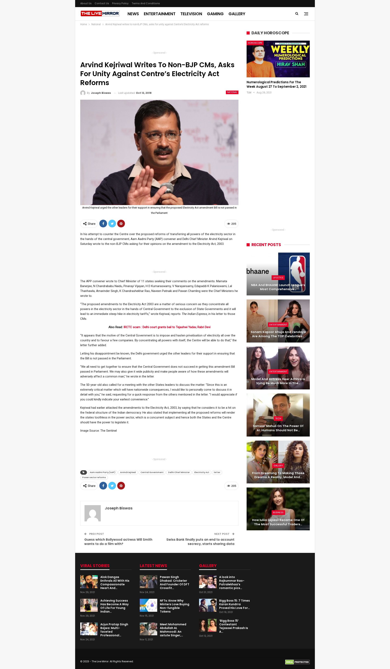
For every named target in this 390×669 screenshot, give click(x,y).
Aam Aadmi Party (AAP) (102, 472)
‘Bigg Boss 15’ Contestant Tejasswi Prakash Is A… (233, 626)
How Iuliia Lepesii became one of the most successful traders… (278, 522)
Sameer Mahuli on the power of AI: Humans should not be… (278, 428)
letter (217, 472)
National (232, 92)
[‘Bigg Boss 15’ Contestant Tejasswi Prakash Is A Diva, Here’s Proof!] (208, 625)
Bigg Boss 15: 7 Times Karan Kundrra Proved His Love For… (234, 604)
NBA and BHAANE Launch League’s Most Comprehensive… (278, 287)
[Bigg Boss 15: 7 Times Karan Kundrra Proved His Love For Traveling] (208, 605)
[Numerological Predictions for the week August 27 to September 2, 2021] (278, 59)
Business (278, 512)
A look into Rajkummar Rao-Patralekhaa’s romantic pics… (231, 582)
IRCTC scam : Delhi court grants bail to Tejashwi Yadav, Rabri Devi (167, 327)
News (133, 14)
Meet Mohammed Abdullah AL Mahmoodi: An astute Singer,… (173, 629)
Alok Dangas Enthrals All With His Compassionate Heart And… (114, 582)
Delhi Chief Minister (179, 472)
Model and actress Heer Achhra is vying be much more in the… (278, 381)
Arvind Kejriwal (128, 472)
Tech (278, 418)
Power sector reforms (94, 477)
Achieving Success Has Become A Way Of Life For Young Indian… (114, 606)
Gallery (237, 14)
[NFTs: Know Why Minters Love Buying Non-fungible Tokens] (148, 605)
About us (86, 3)
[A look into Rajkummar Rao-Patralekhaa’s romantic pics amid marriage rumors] (208, 581)
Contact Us (102, 3)
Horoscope (255, 42)
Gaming (215, 14)
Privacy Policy (120, 3)
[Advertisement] (159, 40)
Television (191, 14)
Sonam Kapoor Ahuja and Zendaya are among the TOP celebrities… (278, 334)
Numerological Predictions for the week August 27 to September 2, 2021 (276, 84)
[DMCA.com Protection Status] (297, 662)
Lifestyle (278, 277)
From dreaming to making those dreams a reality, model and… (278, 475)
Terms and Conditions (146, 3)
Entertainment (160, 14)
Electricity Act (201, 472)
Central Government (152, 472)
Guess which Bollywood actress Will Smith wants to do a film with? (118, 541)
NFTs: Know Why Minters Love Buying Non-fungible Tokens (174, 606)
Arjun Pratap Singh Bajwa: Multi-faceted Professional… (114, 629)
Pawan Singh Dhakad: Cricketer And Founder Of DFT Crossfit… (174, 582)
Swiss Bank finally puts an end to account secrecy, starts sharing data (200, 541)
